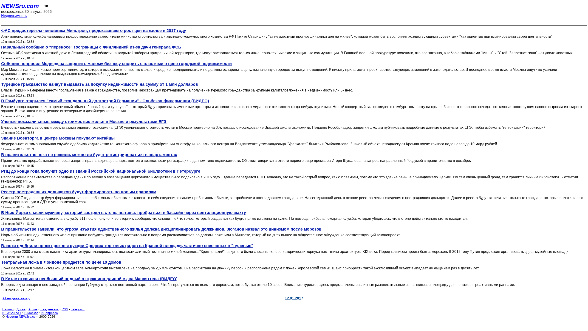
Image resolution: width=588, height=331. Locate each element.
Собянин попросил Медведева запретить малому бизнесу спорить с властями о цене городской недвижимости (116, 63)
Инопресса (49, 313)
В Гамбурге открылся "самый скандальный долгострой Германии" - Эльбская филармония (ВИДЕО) (105, 101)
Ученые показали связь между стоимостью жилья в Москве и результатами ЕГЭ (84, 121)
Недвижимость (14, 16)
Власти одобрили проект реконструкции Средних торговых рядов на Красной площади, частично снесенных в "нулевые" (127, 245)
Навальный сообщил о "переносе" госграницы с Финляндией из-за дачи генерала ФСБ (91, 47)
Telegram (78, 309)
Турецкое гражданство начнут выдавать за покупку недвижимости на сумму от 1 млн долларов (99, 84)
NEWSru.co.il (11, 313)
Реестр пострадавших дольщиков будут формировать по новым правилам (78, 192)
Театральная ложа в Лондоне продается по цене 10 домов (61, 262)
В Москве (31, 313)
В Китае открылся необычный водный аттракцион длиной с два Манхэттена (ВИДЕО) (89, 279)
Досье (21, 309)
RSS (65, 309)
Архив (32, 309)
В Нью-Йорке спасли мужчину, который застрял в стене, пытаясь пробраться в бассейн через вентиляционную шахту (123, 212)
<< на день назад (16, 298)
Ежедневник (49, 309)
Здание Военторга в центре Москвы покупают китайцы (58, 138)
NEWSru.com (20, 6)
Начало (8, 309)
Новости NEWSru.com (22, 316)
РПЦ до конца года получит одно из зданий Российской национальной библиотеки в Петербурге (100, 171)
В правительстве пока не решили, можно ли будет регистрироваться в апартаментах (89, 154)
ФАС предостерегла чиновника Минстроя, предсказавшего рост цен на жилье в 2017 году (93, 30)
